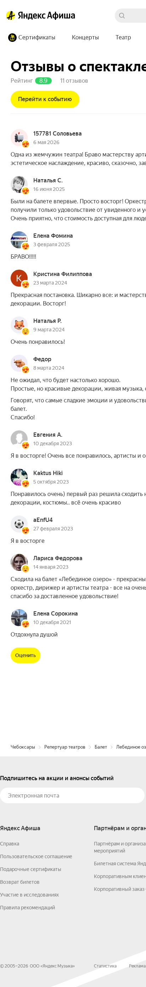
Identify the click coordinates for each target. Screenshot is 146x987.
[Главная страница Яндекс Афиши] (10, 15)
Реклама (137, 966)
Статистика (105, 966)
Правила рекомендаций (27, 907)
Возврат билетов (20, 882)
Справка (9, 844)
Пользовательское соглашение (36, 856)
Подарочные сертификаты (30, 869)
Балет (101, 747)
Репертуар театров (64, 747)
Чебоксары (23, 747)
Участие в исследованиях (29, 895)
